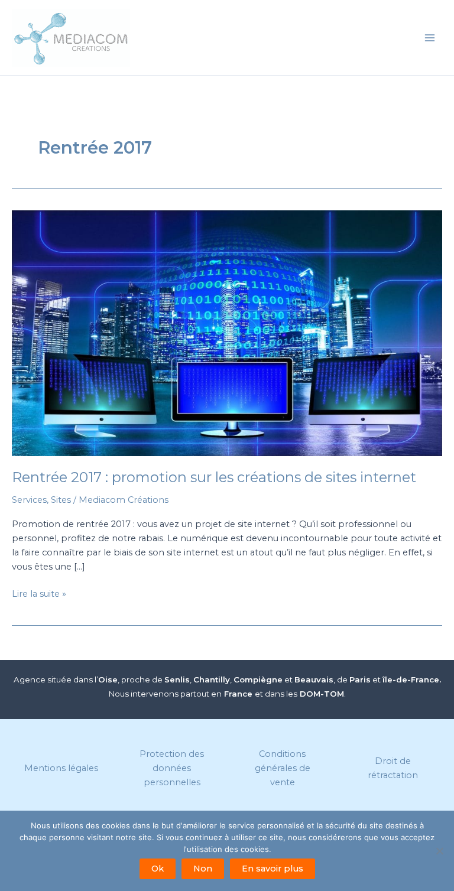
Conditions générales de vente (282, 768)
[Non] (439, 851)
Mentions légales (61, 768)
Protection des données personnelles (172, 768)
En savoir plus (272, 868)
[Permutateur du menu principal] (429, 37)
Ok (157, 868)
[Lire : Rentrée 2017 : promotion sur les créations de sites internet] (227, 333)
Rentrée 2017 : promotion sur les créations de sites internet (214, 477)
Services (29, 500)
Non (202, 868)
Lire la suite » (39, 594)
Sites (61, 500)
